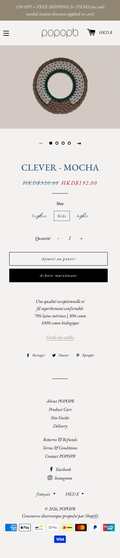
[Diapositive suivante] (79, 143)
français (43, 494)
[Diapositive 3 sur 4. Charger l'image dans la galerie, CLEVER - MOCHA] (63, 143)
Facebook (63, 469)
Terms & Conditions (60, 448)
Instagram (63, 478)
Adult (82, 216)
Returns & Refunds (60, 439)
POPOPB (67, 509)
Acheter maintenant (58, 275)
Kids (62, 216)
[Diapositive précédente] (41, 143)
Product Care (60, 409)
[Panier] (90, 33)
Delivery (60, 426)
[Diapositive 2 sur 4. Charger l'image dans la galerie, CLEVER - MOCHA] (57, 143)
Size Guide (60, 417)
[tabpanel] (60, 86)
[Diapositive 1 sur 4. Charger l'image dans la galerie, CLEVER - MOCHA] (51, 143)
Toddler (39, 216)
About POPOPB (60, 401)
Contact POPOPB (60, 456)
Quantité (42, 238)
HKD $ (105, 32)
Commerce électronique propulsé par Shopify (60, 516)
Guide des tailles (60, 337)
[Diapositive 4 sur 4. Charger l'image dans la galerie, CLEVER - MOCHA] (69, 143)
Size (60, 203)
